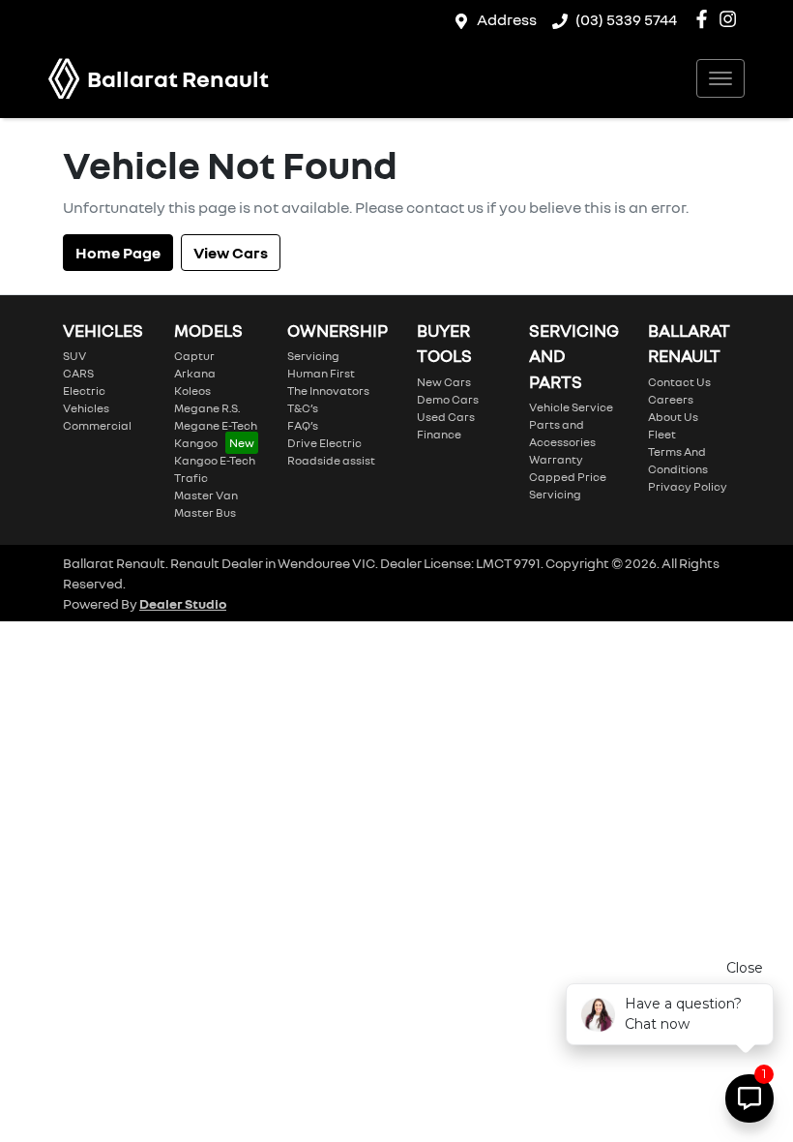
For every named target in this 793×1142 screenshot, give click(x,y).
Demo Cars (448, 399)
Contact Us (679, 382)
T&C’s (302, 408)
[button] (720, 78)
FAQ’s (302, 425)
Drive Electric (324, 443)
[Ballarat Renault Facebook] (705, 19)
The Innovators (328, 390)
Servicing (313, 355)
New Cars (444, 382)
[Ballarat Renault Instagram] (732, 19)
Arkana (195, 373)
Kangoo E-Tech (214, 460)
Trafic (191, 477)
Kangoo (196, 443)
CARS (78, 373)
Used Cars (446, 416)
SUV (74, 355)
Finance (439, 434)
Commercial (97, 425)
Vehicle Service (571, 407)
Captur (194, 355)
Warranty (556, 459)
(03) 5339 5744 (626, 19)
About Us (673, 416)
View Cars (230, 252)
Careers (670, 399)
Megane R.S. (207, 408)
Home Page (118, 252)
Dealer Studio (182, 603)
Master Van (206, 495)
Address (507, 19)
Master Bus (205, 512)
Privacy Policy (687, 486)
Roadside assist (331, 460)
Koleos (192, 390)
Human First (321, 373)
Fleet (662, 434)
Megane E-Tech (215, 425)
